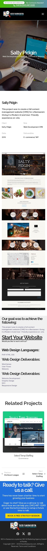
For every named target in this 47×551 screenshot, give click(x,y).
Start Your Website (22, 337)
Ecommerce (23, 458)
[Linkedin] (29, 533)
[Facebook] (17, 533)
